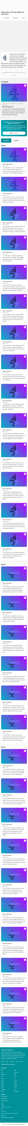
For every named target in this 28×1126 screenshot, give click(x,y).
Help (7, 1061)
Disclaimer (12, 1061)
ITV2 (15, 1074)
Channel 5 (3, 1074)
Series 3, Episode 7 (7, 855)
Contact (3, 1061)
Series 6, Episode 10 (7, 281)
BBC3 (15, 1083)
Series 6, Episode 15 (7, 106)
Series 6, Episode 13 (7, 193)
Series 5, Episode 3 (7, 672)
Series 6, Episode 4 (7, 459)
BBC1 (2, 1070)
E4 (14, 1078)
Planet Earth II (4, 1096)
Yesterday (3, 1089)
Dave (15, 1087)
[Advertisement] (14, 36)
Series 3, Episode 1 (7, 1033)
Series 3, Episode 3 (7, 974)
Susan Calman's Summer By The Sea (9, 1113)
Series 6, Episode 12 (7, 222)
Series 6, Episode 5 (7, 429)
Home (4, 1124)
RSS (21, 1061)
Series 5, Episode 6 (7, 583)
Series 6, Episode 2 (7, 519)
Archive (16, 140)
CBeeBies (16, 1091)
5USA (2, 1083)
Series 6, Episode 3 (7, 488)
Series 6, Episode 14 (7, 164)
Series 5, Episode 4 (7, 641)
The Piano (3, 1111)
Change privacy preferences (8, 1064)
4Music (15, 1085)
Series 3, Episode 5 (7, 914)
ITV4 (15, 1076)
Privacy (17, 1061)
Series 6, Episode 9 (7, 310)
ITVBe (2, 1078)
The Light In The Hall (6, 1107)
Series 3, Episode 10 (7, 765)
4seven (15, 1080)
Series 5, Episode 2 (7, 702)
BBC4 (2, 1085)
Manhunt (3, 1115)
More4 (2, 1080)
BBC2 (15, 1070)
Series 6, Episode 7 (7, 371)
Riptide (2, 1105)
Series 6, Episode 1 (7, 549)
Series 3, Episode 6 (7, 884)
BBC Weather (4, 1098)
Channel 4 (16, 1072)
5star (2, 1087)
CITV (15, 1089)
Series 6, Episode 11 (7, 252)
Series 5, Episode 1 (7, 731)
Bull (2, 1109)
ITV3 (2, 1076)
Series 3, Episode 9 (7, 795)
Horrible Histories (5, 1100)
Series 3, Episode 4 (7, 943)
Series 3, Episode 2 (7, 1003)
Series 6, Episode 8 (7, 341)
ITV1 (2, 1072)
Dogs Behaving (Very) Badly (7, 1117)
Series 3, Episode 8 (7, 824)
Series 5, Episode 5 (7, 612)
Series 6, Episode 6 (7, 400)
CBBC (2, 1091)
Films (2, 1102)
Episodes (6, 140)
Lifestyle (14, 75)
